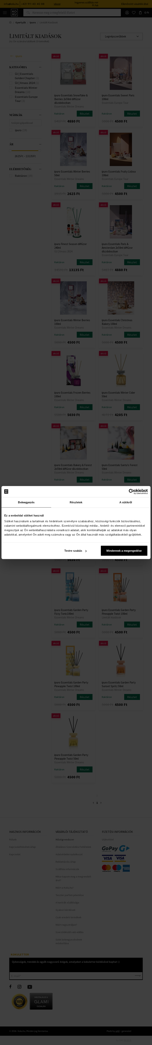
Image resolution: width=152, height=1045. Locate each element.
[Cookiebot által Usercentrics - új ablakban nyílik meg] (131, 491)
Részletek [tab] (76, 502)
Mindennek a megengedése (124, 550)
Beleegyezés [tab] (26, 502)
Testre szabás (73, 550)
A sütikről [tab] (125, 502)
